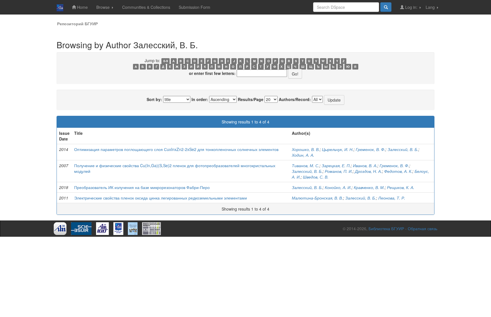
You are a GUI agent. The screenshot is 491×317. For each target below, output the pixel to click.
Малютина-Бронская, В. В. (317, 198)
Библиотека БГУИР (386, 228)
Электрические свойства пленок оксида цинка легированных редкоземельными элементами (160, 198)
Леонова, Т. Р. (391, 198)
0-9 (165, 61)
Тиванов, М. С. (305, 165)
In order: (200, 99)
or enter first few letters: (212, 73)
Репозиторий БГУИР (77, 23)
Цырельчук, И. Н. (337, 149)
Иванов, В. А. (365, 165)
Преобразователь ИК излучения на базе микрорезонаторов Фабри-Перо (142, 187)
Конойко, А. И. (338, 187)
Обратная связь (422, 228)
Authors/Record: (295, 99)
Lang (431, 7)
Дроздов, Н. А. (368, 171)
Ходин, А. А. (303, 155)
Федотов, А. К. (398, 171)
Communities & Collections (146, 7)
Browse (103, 7)
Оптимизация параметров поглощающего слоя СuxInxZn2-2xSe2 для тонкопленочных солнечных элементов (176, 149)
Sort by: (154, 99)
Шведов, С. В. (315, 177)
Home (82, 7)
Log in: (411, 7)
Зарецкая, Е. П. (336, 165)
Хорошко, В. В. (306, 149)
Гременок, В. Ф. (370, 149)
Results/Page (250, 99)
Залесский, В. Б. (403, 149)
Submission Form (194, 7)
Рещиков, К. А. (400, 187)
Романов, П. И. (339, 171)
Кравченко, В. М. (369, 187)
